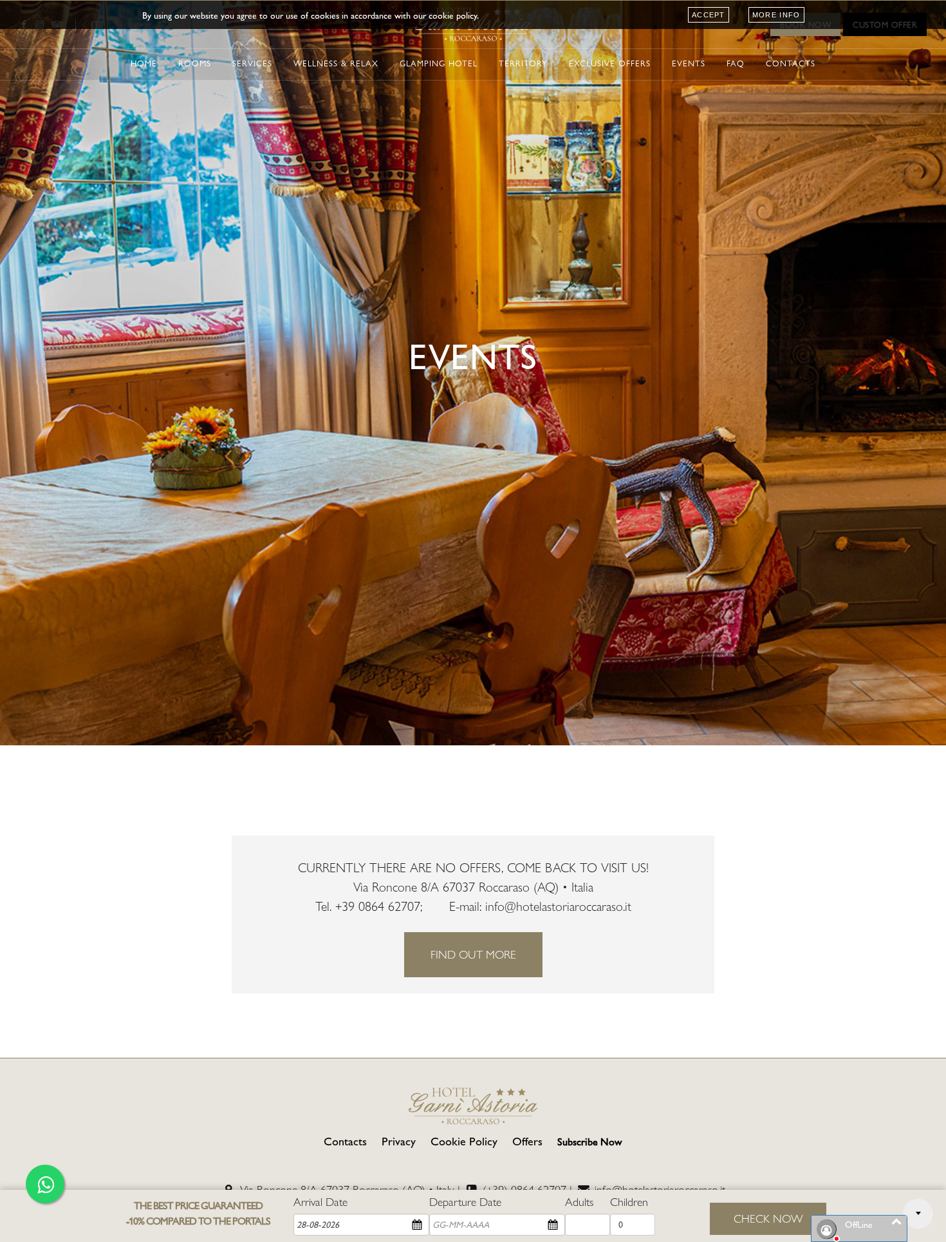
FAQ (736, 63)
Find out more (473, 954)
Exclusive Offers (610, 63)
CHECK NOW (768, 1218)
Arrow (918, 1214)
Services (252, 63)
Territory (523, 63)
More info (776, 15)
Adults (579, 1201)
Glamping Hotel (439, 63)
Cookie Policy (464, 1141)
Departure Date (465, 1201)
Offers (527, 1141)
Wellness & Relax (335, 63)
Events (688, 63)
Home (144, 63)
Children (629, 1201)
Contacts (790, 63)
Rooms (194, 63)
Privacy (399, 1141)
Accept (708, 15)
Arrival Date (320, 1201)
